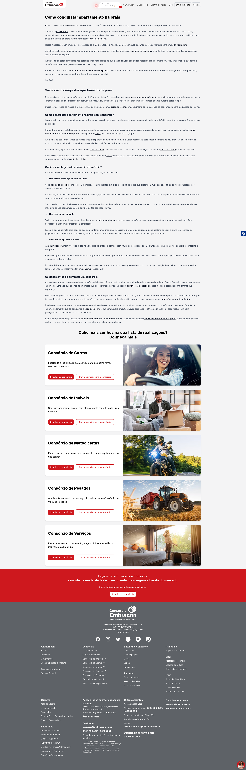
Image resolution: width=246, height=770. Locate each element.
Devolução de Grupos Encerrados (57, 716)
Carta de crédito (90, 650)
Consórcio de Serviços (93, 671)
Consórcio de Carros (92, 663)
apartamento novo (97, 38)
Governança (47, 658)
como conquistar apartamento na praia (107, 220)
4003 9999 (131, 711)
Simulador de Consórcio (94, 679)
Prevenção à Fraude (50, 730)
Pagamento (129, 667)
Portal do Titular (173, 683)
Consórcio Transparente (52, 755)
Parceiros (45, 654)
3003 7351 (105, 731)
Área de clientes (91, 716)
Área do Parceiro (132, 681)
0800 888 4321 (90, 731)
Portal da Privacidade (175, 679)
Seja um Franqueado (175, 650)
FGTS (109, 155)
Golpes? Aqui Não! (49, 738)
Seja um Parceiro (132, 677)
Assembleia (46, 712)
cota (97, 133)
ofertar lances (97, 149)
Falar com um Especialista (95, 683)
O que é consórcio (91, 654)
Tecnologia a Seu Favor (52, 751)
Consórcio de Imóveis (93, 658)
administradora (179, 45)
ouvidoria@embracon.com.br (97, 727)
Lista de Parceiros (132, 685)
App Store (111, 712)
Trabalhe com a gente (177, 700)
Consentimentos (173, 687)
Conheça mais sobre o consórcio (95, 377)
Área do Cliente (48, 704)
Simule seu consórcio (61, 377)
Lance (127, 663)
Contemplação (131, 654)
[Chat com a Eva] (241, 765)
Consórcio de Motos (92, 667)
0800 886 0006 (132, 736)
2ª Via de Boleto (183, 5)
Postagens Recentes (175, 661)
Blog (171, 5)
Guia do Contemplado (51, 720)
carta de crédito (118, 107)
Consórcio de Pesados (93, 675)
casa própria (62, 31)
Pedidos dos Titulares (176, 691)
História (44, 650)
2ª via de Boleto (48, 708)
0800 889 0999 (155, 708)
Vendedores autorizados (178, 708)
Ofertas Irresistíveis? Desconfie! (55, 747)
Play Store (97, 712)
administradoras (56, 246)
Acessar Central (48, 673)
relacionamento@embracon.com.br (142, 726)
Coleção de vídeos (174, 665)
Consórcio (129, 650)
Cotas (127, 658)
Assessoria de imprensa (178, 704)
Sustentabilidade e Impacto (53, 663)
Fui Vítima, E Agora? (50, 743)
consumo (86, 269)
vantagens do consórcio (140, 51)
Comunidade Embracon (176, 669)
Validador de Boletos (50, 734)
